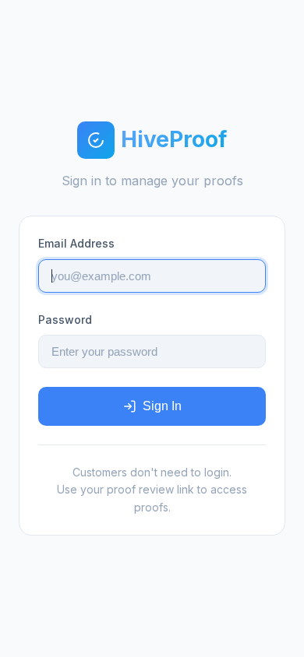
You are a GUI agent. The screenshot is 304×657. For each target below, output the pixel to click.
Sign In (162, 406)
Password (65, 319)
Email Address (76, 243)
